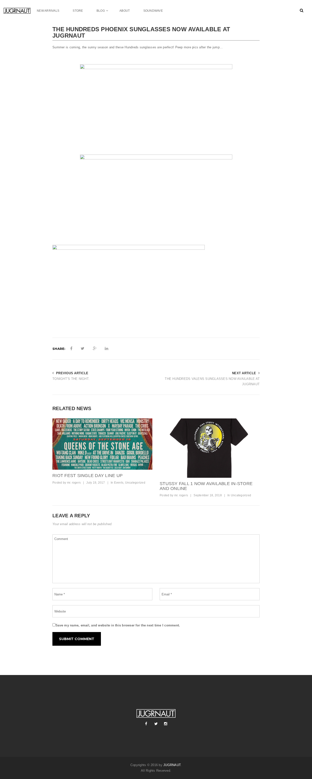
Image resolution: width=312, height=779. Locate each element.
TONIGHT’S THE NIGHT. (70, 379)
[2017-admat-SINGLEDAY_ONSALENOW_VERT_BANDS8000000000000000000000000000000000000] (102, 444)
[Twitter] (156, 723)
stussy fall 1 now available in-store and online (206, 486)
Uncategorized (135, 482)
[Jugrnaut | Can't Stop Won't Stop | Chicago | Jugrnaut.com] (20, 10)
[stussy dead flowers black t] (210, 448)
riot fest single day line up (87, 475)
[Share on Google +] (95, 348)
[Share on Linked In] (106, 348)
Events (119, 482)
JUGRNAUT (172, 765)
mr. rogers (74, 482)
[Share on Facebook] (71, 348)
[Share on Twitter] (82, 348)
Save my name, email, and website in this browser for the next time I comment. (118, 625)
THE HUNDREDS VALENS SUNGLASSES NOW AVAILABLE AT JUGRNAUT (212, 381)
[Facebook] (146, 723)
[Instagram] (165, 723)
